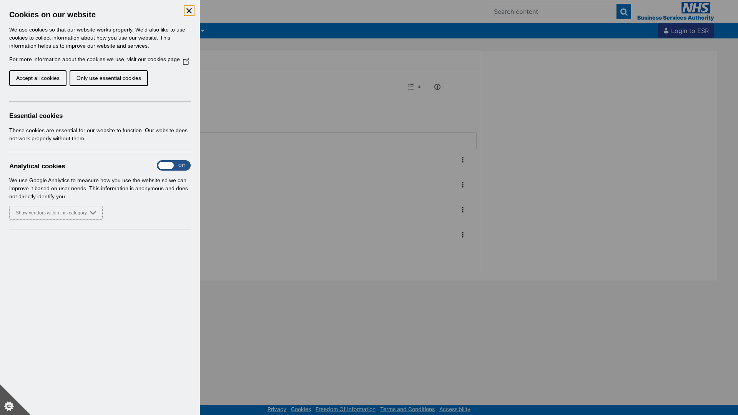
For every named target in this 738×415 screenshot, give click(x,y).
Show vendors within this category (51, 213)
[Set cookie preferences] (15, 399)
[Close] (189, 10)
